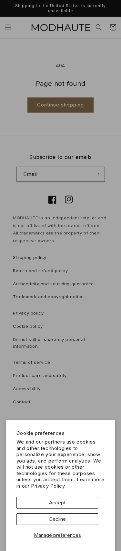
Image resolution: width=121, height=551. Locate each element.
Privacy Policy (48, 486)
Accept (57, 503)
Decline (57, 519)
